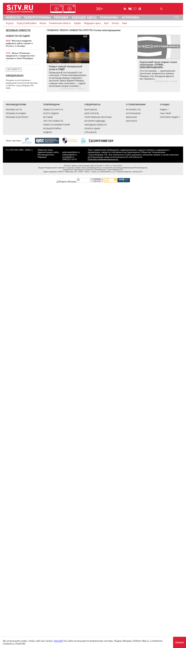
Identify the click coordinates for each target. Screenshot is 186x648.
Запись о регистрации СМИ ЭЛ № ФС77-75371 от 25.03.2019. (96, 166)
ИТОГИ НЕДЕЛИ (51, 113)
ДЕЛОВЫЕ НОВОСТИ (18, 30)
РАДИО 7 (164, 109)
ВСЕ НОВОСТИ (13, 69)
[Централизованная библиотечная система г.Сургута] (48, 140)
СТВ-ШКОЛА (90, 132)
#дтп (106, 23)
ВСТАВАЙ (48, 117)
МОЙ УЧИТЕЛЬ (91, 113)
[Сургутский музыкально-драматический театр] (102, 140)
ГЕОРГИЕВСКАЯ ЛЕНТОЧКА (98, 117)
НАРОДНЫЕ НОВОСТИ (95, 125)
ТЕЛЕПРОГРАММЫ (37, 17)
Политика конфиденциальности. (103, 159)
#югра (43, 23)
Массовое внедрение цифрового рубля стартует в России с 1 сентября (19, 43)
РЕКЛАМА (61, 17)
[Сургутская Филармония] (28, 140)
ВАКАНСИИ (131, 117)
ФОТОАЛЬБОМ (133, 113)
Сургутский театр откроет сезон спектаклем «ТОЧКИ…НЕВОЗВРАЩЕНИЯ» (158, 65)
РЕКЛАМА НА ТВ (14, 109)
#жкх (124, 23)
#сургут (10, 23)
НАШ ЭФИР (165, 113)
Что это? (58, 641)
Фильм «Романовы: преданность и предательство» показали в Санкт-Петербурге (20, 55)
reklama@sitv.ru (69, 154)
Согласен (179, 642)
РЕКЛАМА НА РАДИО (16, 113)
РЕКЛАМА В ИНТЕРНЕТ (17, 117)
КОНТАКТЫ (131, 121)
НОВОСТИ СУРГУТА (53, 109)
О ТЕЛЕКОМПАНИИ (135, 104)
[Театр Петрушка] (85, 140)
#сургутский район (27, 23)
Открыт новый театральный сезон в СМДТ (65, 67)
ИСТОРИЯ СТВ (133, 109)
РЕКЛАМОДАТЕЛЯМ (16, 104)
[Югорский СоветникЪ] (71, 140)
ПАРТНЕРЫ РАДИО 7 (170, 117)
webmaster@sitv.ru (71, 152)
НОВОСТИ (13, 17)
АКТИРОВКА (130, 17)
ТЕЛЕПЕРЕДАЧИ (51, 104)
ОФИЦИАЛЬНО (14, 75)
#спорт (115, 23)
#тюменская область (60, 23)
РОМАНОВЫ (109, 17)
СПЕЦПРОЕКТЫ (92, 104)
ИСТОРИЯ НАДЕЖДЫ (94, 121)
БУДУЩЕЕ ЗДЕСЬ (84, 17)
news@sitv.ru (68, 157)
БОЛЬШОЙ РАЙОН (52, 128)
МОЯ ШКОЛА (90, 109)
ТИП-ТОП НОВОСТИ (53, 121)
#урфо (77, 23)
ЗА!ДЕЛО (47, 132)
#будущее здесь (92, 23)
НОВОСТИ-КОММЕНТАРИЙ (56, 125)
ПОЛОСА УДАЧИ (92, 128)
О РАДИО (164, 104)
